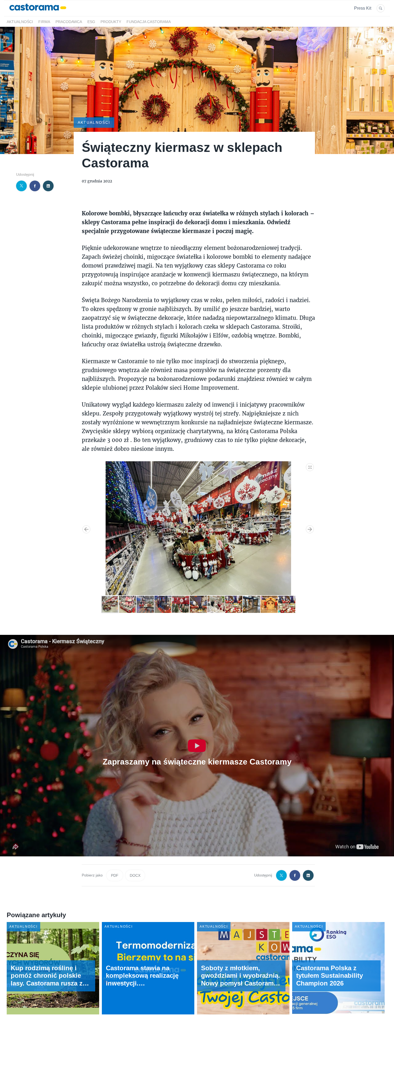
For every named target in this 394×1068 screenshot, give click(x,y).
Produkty (111, 22)
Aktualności (20, 22)
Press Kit (362, 8)
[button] (310, 466)
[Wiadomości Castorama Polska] (38, 13)
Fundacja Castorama (149, 22)
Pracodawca (68, 22)
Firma (44, 22)
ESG (91, 22)
